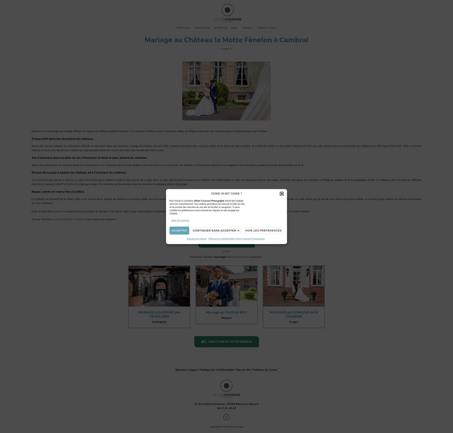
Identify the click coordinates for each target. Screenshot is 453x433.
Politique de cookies (197, 239)
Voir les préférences (263, 230)
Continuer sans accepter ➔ (216, 230)
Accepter (179, 230)
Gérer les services (180, 220)
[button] (281, 194)
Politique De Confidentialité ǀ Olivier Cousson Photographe (236, 239)
